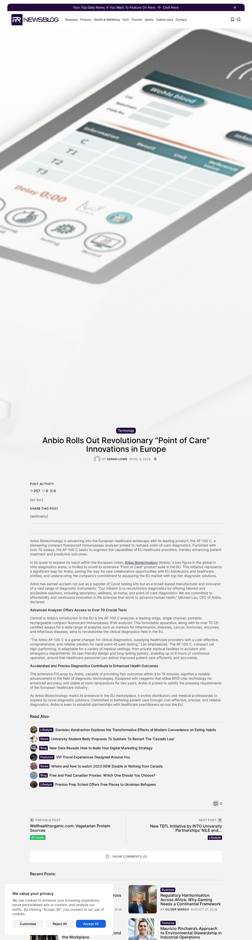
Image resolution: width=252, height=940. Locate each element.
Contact (181, 19)
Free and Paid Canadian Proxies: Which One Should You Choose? (102, 775)
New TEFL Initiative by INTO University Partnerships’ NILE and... (186, 828)
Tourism (136, 19)
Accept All (90, 924)
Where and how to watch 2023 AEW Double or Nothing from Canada (107, 766)
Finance (85, 19)
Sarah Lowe (117, 459)
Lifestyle (46, 730)
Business (71, 19)
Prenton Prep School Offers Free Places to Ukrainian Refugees (105, 784)
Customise (28, 924)
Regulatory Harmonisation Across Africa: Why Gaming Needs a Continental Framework (190, 899)
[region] (59, 909)
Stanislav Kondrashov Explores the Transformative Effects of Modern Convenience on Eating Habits (135, 730)
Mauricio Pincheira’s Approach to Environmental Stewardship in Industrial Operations (191, 933)
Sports (149, 19)
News (44, 739)
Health (39, 837)
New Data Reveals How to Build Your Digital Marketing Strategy (101, 748)
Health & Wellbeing (107, 19)
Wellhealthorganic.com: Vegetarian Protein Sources (70, 828)
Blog (43, 748)
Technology (126, 430)
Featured (46, 757)
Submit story (164, 19)
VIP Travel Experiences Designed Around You (93, 757)
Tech (125, 19)
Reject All (60, 924)
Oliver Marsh (177, 909)
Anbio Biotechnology (141, 562)
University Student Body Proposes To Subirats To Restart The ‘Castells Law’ (113, 739)
